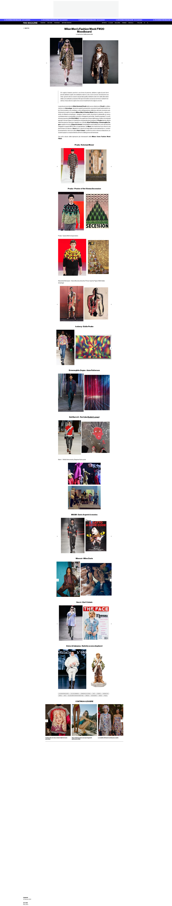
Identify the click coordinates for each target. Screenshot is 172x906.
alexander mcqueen (64, 693)
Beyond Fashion (66, 22)
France (124, 22)
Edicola (130, 22)
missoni (87, 695)
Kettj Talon (25, 904)
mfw (65, 695)
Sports (104, 22)
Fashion (43, 22)
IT (144, 22)
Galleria (117, 22)
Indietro (26, 28)
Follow (139, 22)
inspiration (105, 693)
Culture (49, 22)
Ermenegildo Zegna (85, 693)
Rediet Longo (93, 417)
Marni (60, 695)
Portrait (57, 22)
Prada (105, 695)
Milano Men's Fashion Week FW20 (75, 695)
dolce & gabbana (75, 693)
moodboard (94, 695)
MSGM (100, 695)
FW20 (94, 693)
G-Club (111, 22)
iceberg (99, 693)
